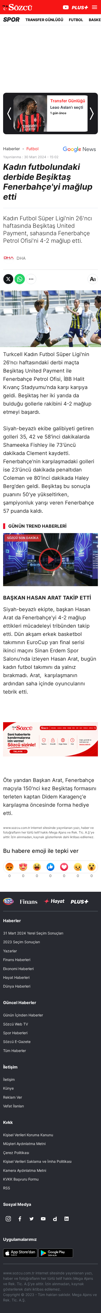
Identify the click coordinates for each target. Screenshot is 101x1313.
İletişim (9, 1079)
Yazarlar (10, 951)
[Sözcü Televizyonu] (8, 901)
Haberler (11, 148)
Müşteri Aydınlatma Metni (24, 1143)
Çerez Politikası (16, 1152)
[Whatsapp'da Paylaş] (20, 279)
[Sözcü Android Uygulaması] (56, 1252)
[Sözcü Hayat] (54, 901)
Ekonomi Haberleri (18, 968)
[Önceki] (9, 113)
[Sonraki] (92, 113)
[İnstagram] (8, 1219)
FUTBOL (76, 20)
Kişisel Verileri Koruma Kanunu (28, 1135)
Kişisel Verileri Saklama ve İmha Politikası (37, 1161)
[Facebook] (20, 1219)
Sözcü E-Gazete (17, 1041)
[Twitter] (31, 1219)
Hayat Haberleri (16, 977)
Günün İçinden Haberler (23, 1015)
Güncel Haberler (19, 1002)
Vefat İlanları (13, 1106)
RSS (6, 1188)
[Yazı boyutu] (93, 279)
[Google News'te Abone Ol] (79, 149)
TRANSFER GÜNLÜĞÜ (44, 20)
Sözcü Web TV (15, 1024)
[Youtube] (43, 1219)
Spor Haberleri (15, 1033)
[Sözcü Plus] (79, 901)
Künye (8, 1088)
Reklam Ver (12, 1097)
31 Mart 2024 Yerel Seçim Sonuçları (33, 933)
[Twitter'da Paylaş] (8, 279)
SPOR (11, 19)
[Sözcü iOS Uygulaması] (20, 1252)
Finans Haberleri (16, 959)
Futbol (32, 148)
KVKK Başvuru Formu (21, 1179)
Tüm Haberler (14, 1050)
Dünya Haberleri (16, 986)
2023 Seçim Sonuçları (21, 942)
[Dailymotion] (55, 1219)
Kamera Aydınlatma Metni (24, 1170)
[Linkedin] (66, 1219)
